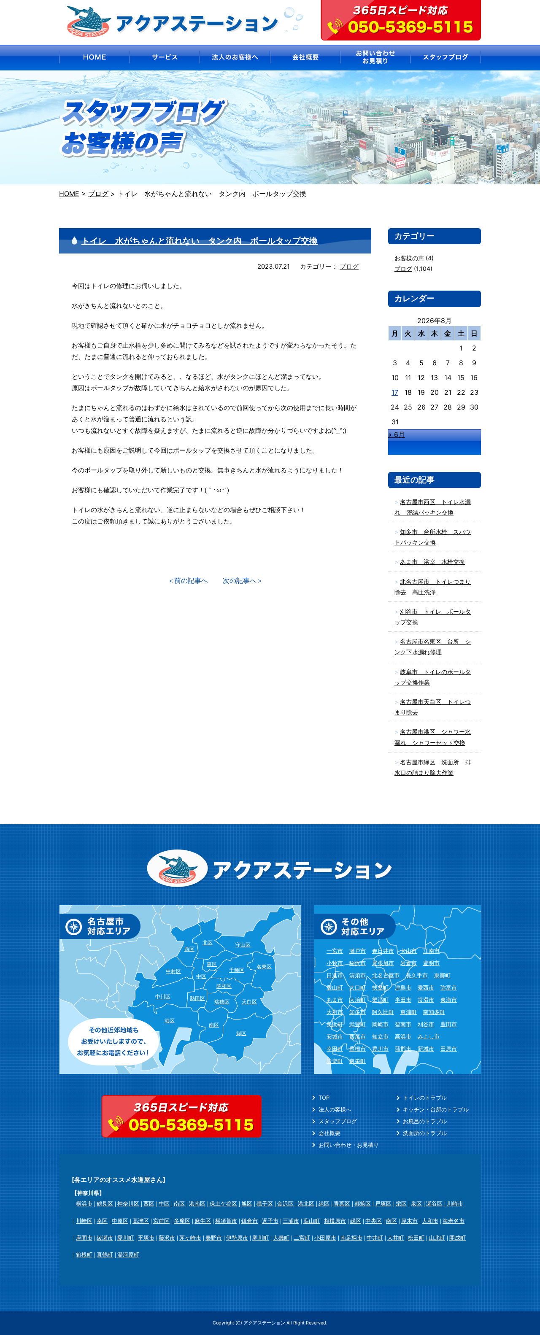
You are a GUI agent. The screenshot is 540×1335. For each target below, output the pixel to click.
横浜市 (84, 1203)
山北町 (437, 1237)
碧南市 (403, 1024)
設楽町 (335, 1060)
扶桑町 (380, 987)
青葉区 (342, 1203)
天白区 (249, 1001)
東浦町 (408, 1012)
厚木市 (409, 1220)
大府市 (335, 1012)
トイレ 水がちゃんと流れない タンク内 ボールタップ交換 (199, 241)
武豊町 (357, 1024)
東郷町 (442, 975)
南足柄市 (351, 1237)
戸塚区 (383, 1203)
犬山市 (408, 950)
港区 (170, 1020)
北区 (207, 942)
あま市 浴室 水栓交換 (432, 561)
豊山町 (335, 987)
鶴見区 (105, 1203)
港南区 (197, 1203)
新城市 (426, 1048)
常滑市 (426, 999)
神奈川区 (128, 1203)
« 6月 (396, 434)
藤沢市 (167, 1237)
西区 (189, 949)
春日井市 (383, 950)
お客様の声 (409, 258)
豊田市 (448, 1024)
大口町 (357, 987)
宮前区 (161, 1220)
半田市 (403, 999)
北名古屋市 (386, 975)
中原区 (120, 1220)
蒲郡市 (403, 1048)
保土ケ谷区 (223, 1203)
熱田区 (197, 998)
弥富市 (448, 987)
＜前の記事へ (187, 580)
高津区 (140, 1220)
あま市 (335, 999)
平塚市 (146, 1237)
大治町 (357, 999)
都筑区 (362, 1203)
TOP (324, 1097)
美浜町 (335, 1024)
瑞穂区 (222, 1001)
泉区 (416, 1203)
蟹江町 (380, 999)
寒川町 (260, 1237)
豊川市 (380, 1048)
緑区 (241, 1033)
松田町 (416, 1237)
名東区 (264, 966)
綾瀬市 (105, 1237)
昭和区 (224, 986)
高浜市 (403, 1036)
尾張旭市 (383, 963)
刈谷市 (426, 1024)
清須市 (357, 975)
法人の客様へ (335, 1109)
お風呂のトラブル (425, 1121)
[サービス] (164, 57)
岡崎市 (380, 1024)
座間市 (84, 1237)
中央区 (373, 1220)
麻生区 (202, 1220)
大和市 (430, 1220)
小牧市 (335, 963)
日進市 (335, 975)
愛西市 (426, 987)
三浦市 (291, 1220)
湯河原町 (128, 1254)
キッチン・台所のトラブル (436, 1109)
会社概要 (329, 1133)
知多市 (357, 1012)
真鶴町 (105, 1254)
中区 (201, 976)
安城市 (335, 1036)
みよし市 (429, 1036)
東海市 (448, 999)
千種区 (236, 970)
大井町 (395, 1237)
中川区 (162, 996)
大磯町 (281, 1237)
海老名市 (453, 1220)
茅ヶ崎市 (190, 1237)
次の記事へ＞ (243, 580)
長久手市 (417, 975)
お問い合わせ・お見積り (349, 1144)
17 (395, 392)
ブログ (349, 266)
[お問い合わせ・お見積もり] (375, 57)
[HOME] (94, 57)
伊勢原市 (237, 1237)
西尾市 (357, 1036)
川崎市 (455, 1203)
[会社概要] (305, 57)
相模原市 (335, 1220)
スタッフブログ (338, 1121)
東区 (212, 964)
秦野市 (213, 1237)
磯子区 (264, 1203)
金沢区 (285, 1203)
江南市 (431, 950)
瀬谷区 (434, 1203)
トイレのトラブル (425, 1097)
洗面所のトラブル (425, 1133)
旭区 (246, 1203)
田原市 (448, 1048)
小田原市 (325, 1237)
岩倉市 (408, 963)
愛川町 (125, 1237)
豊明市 (431, 963)
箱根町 (84, 1254)
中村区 (173, 971)
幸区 (102, 1220)
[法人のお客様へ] (235, 57)
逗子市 (270, 1220)
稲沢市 (357, 963)
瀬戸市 (357, 950)
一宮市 (335, 950)
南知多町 (434, 1012)
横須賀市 (226, 1220)
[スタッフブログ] (446, 57)
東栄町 (357, 1060)
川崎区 (84, 1220)
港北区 (306, 1203)
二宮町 (302, 1237)
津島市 (403, 987)
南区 (214, 1025)
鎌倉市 (249, 1220)
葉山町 (311, 1220)
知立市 (380, 1036)
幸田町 (335, 1048)
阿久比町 (383, 1012)
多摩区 (182, 1220)
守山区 (243, 944)
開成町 (457, 1237)
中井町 (375, 1237)
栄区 (401, 1203)
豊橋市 (357, 1048)
